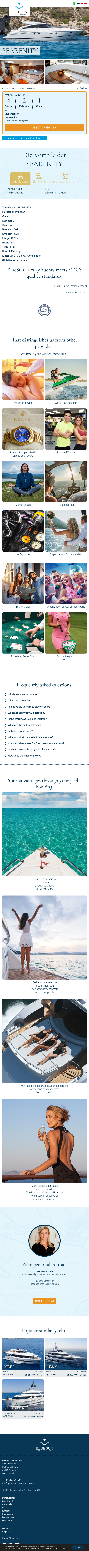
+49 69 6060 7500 (13, 1480)
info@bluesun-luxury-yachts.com (19, 1483)
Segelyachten (8, 1501)
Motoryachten (8, 1498)
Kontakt (6, 1511)
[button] (78, 3)
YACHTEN (20, 88)
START (13, 88)
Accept (77, 1547)
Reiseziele (7, 1504)
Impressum (7, 1514)
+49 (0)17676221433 (74, 3)
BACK (6, 88)
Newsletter (7, 1520)
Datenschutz (8, 1517)
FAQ (4, 1507)
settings (65, 1548)
